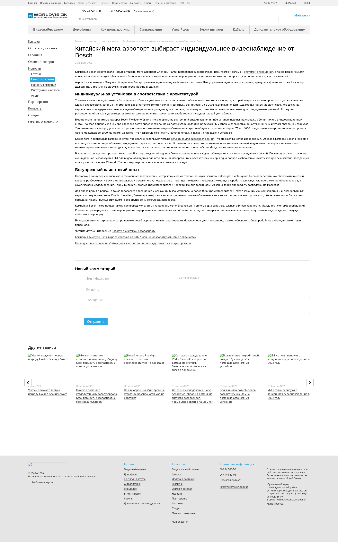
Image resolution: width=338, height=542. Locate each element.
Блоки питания (211, 29)
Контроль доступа (115, 29)
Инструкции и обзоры (45, 90)
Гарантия (69, 3)
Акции (35, 95)
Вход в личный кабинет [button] (186, 469)
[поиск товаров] (275, 19)
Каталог (32, 3)
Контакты (135, 3)
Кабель (238, 29)
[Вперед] (310, 382)
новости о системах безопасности (134, 230)
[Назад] (27, 382)
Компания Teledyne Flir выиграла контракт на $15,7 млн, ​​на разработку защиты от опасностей (135, 236)
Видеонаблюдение (48, 29)
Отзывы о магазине (165, 3)
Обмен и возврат (87, 3)
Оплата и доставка (50, 3)
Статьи (36, 74)
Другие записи (42, 347)
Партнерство (119, 3)
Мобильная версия (42, 482)
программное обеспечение (278, 180)
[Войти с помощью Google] (209, 278)
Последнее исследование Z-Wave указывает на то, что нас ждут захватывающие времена (133, 243)
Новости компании (43, 84)
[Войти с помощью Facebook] (203, 278)
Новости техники (42, 79)
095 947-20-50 (91, 11)
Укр (182, 3)
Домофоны (82, 29)
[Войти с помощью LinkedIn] (215, 278)
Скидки (148, 3)
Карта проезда (275, 503)
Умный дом (181, 29)
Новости (104, 3)
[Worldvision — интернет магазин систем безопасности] (47, 464)
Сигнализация (150, 29)
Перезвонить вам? (144, 11)
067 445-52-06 (120, 11)
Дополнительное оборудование (279, 29)
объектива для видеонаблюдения (192, 138)
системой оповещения (258, 71)
